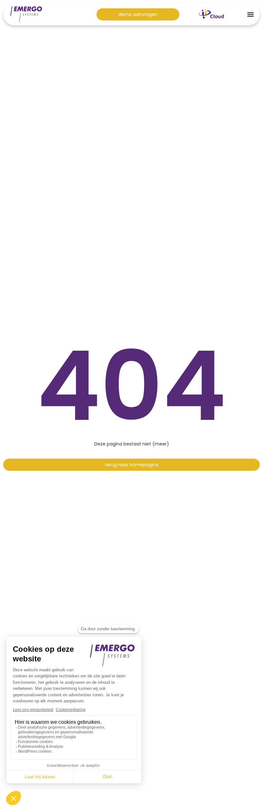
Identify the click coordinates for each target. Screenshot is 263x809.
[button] (250, 14)
